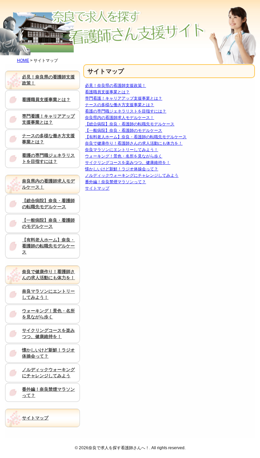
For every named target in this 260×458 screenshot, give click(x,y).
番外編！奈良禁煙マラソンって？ (115, 181)
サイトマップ (97, 188)
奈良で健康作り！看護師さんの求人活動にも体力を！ (133, 143)
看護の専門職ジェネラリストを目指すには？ (125, 111)
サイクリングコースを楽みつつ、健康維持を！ (127, 162)
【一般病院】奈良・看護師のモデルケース (123, 130)
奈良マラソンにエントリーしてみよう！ (121, 149)
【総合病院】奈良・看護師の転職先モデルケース (129, 124)
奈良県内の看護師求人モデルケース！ (119, 117)
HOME (23, 60)
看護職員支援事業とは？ (107, 92)
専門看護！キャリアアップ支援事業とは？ (123, 98)
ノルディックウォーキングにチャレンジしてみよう (131, 175)
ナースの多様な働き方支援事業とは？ (119, 104)
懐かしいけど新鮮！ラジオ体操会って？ (121, 169)
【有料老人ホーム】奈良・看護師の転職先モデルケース (136, 137)
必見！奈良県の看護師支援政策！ (115, 85)
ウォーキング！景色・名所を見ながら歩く (123, 156)
